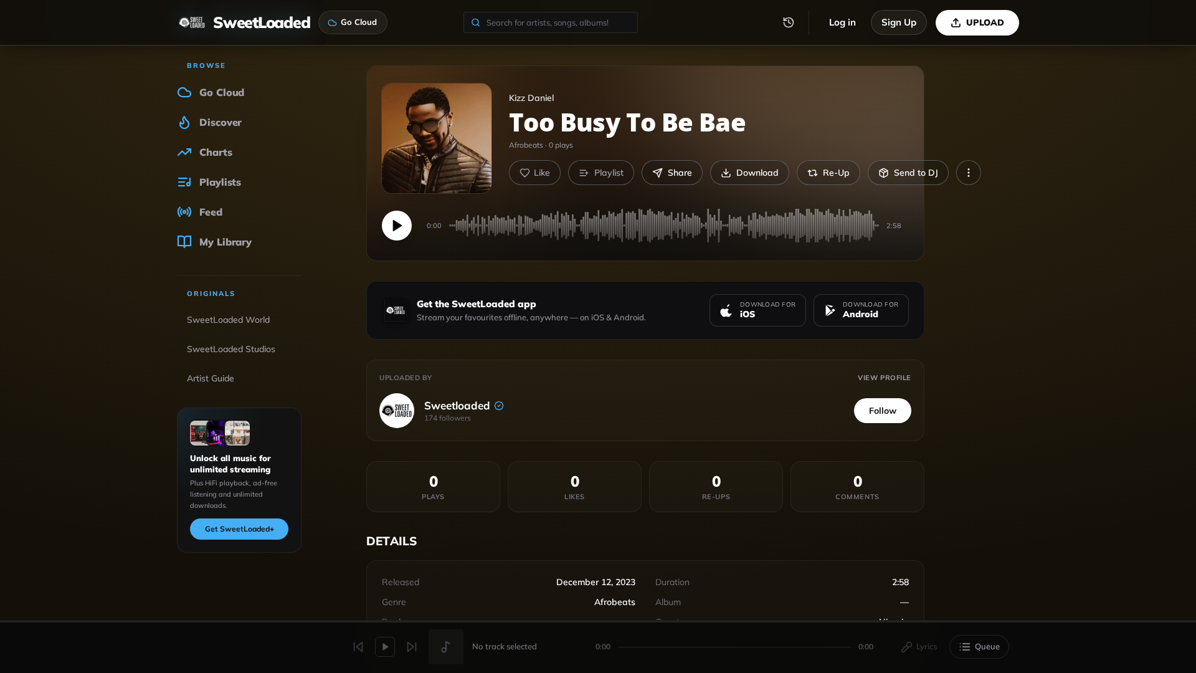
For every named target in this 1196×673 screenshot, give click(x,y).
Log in (842, 22)
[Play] (397, 226)
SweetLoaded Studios (231, 349)
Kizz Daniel (531, 97)
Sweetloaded (457, 405)
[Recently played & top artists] (788, 22)
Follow (882, 410)
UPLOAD (985, 22)
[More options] (968, 172)
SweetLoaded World (228, 319)
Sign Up (898, 22)
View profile (884, 377)
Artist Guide (210, 378)
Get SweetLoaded (239, 528)
